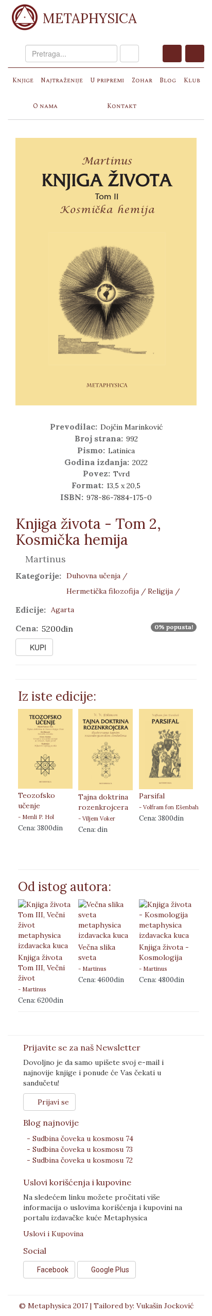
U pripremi (107, 80)
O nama (45, 106)
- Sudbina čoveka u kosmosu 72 (80, 1160)
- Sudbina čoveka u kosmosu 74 (80, 1138)
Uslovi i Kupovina (53, 1233)
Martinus (44, 559)
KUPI (37, 647)
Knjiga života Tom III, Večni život (41, 968)
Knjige (22, 80)
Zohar (142, 80)
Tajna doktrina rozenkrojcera (103, 802)
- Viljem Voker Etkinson (96, 819)
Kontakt (121, 106)
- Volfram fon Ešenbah (169, 807)
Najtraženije (62, 80)
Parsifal (152, 796)
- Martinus (32, 989)
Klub (192, 80)
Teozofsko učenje (36, 800)
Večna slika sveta (96, 952)
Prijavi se (52, 1102)
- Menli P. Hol (36, 817)
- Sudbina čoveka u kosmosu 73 (80, 1149)
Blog (168, 80)
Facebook (52, 1270)
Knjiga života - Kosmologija (164, 952)
